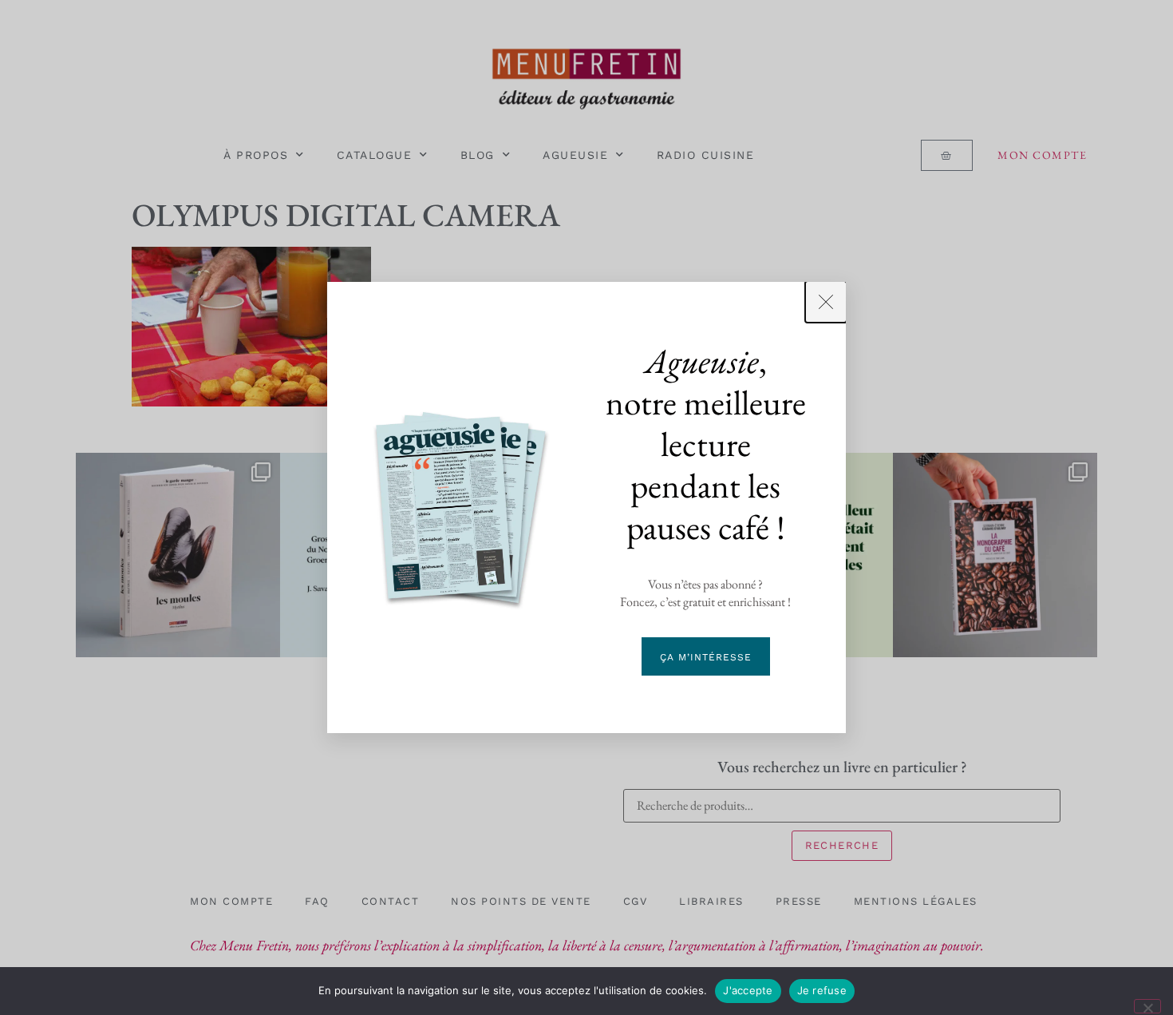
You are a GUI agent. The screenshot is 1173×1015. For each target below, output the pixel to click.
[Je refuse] (1147, 1006)
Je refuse (822, 990)
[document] (586, 507)
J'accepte (747, 990)
